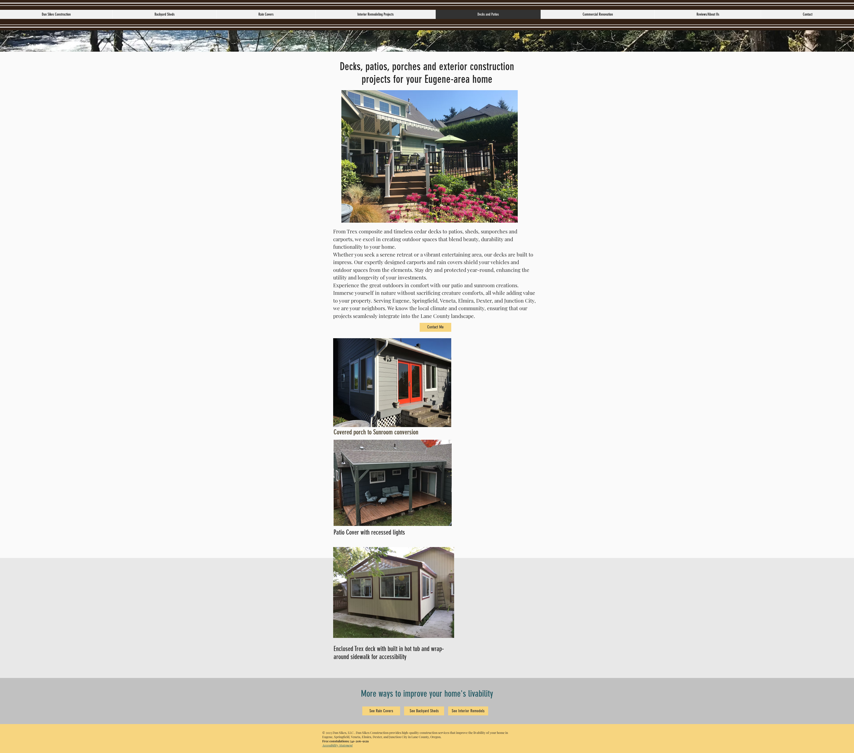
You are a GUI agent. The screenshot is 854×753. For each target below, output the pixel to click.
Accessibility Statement (337, 745)
